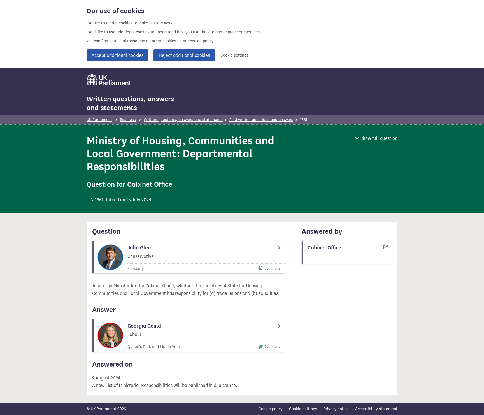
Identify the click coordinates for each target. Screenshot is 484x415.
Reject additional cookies (184, 55)
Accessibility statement (376, 409)
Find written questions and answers (261, 119)
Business (128, 119)
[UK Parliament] (109, 80)
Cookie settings (234, 55)
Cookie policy (271, 409)
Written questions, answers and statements (130, 103)
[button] (376, 138)
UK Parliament (99, 119)
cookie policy (201, 41)
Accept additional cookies (117, 55)
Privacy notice (336, 409)
